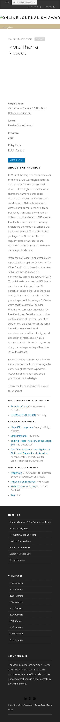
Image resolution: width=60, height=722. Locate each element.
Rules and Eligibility (19, 528)
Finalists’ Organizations (20, 541)
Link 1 (11, 150)
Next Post (49, 38)
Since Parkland (19, 435)
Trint (13, 495)
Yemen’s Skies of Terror (23, 486)
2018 (10, 137)
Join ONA (48, 7)
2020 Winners (16, 615)
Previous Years (16, 634)
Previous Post (45, 38)
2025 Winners (16, 583)
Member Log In (33, 7)
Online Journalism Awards (24, 2)
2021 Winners (16, 608)
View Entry (16, 160)
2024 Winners (16, 589)
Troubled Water (19, 406)
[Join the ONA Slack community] (30, 698)
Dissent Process (17, 560)
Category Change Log (20, 554)
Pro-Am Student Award (20, 125)
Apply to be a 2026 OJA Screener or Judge (30, 522)
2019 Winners (16, 621)
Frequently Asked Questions (23, 535)
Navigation (8, 27)
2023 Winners (16, 596)
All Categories (16, 640)
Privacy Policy (40, 705)
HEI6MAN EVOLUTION (23, 415)
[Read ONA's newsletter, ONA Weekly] (34, 698)
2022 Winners (16, 602)
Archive (20, 150)
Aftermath (16, 472)
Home (7, 2)
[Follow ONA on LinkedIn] (25, 698)
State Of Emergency (22, 427)
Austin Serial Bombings (23, 481)
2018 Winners (16, 627)
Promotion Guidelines (20, 547)
